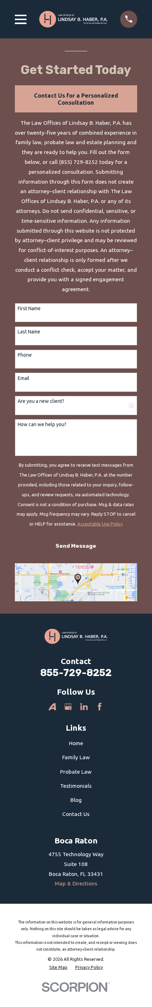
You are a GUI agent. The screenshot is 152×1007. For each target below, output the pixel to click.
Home (76, 743)
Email (23, 378)
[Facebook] (100, 707)
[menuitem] (58, 967)
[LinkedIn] (84, 707)
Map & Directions (76, 883)
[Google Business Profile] (68, 707)
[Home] (73, 19)
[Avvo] (52, 707)
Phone (25, 355)
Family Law (76, 757)
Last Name (29, 331)
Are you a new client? (41, 401)
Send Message (75, 546)
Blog (76, 800)
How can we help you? (42, 424)
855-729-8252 (76, 673)
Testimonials (76, 786)
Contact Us (75, 814)
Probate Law (76, 772)
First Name (29, 308)
